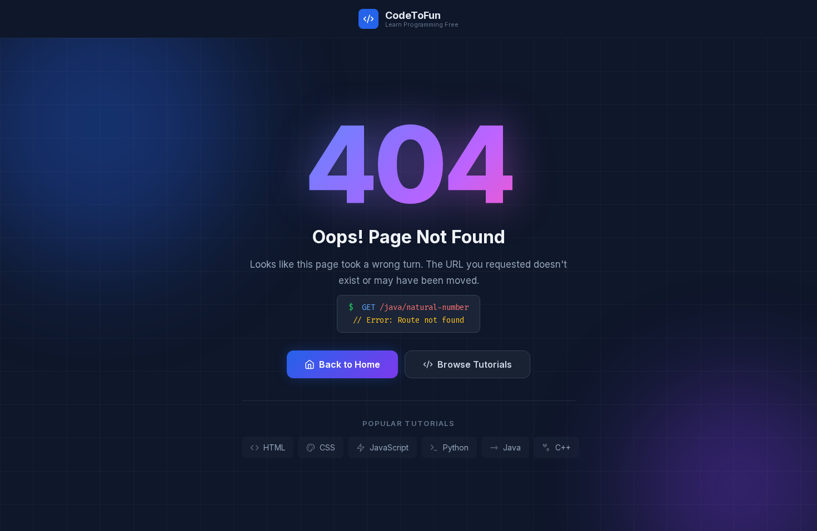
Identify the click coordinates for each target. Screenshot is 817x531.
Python (456, 447)
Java (512, 447)
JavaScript (389, 447)
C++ (563, 447)
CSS (327, 447)
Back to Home (349, 364)
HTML (274, 447)
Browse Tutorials (474, 364)
